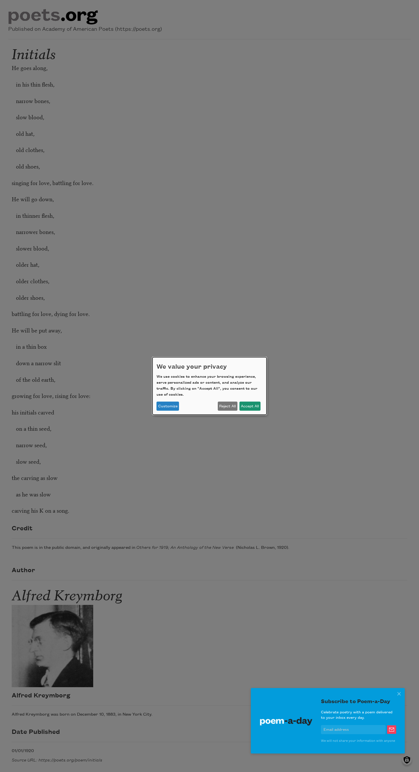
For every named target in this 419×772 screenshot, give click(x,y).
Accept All (250, 406)
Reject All (227, 406)
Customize (168, 406)
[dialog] (209, 386)
